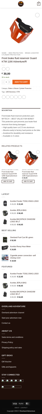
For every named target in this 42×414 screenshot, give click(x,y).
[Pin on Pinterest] (20, 97)
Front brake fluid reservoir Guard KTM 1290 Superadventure (9, 174)
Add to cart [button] (7, 181)
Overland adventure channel (13, 313)
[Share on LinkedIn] (24, 97)
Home (4, 53)
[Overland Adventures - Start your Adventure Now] (21, 4)
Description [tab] (7, 110)
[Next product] (3, 69)
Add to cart (21, 82)
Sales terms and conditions (12, 337)
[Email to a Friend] (16, 97)
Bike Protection (16, 53)
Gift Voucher (6, 362)
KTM (18, 92)
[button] (3, 4)
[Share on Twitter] (12, 97)
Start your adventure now (12, 318)
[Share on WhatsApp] (4, 97)
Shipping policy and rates (12, 348)
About (17, 408)
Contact (24, 408)
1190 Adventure (11, 92)
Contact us (6, 323)
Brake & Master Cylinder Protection (20, 54)
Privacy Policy (7, 342)
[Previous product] (7, 69)
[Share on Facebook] (8, 97)
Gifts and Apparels (9, 367)
